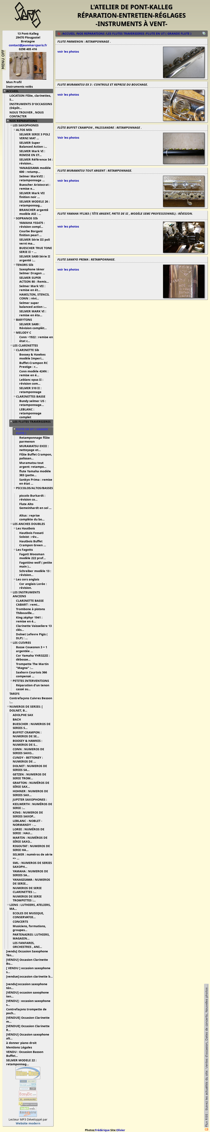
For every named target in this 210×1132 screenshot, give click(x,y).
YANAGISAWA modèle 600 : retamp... (35, 170)
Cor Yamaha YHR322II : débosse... (33, 657)
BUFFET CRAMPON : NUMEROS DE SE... (27, 734)
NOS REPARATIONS (23, 121)
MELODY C (23, 332)
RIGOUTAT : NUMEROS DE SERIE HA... (31, 848)
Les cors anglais (27, 579)
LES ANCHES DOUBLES (29, 524)
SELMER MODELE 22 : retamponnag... (21, 1062)
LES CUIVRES (22, 643)
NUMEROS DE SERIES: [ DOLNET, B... (26, 708)
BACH (17, 719)
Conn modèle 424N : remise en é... (33, 373)
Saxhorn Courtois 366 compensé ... (31, 674)
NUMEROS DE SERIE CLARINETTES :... (27, 890)
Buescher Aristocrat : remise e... (34, 186)
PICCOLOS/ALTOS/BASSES (34, 488)
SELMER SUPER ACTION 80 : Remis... (34, 279)
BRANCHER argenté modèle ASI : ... (33, 212)
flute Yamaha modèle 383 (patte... (35, 473)
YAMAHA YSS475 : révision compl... (32, 225)
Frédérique (102, 1130)
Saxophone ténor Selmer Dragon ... (32, 271)
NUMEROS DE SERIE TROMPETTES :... (27, 898)
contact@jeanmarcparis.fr (28, 45)
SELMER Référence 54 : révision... (36, 161)
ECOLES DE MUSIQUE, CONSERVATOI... (28, 915)
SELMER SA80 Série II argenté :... (34, 258)
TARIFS (14, 694)
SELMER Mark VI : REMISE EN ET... (32, 153)
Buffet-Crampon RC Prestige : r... (33, 365)
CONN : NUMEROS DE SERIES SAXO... (28, 751)
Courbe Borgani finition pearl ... (30, 233)
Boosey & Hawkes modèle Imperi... (32, 356)
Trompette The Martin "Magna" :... (32, 666)
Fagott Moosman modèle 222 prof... (32, 556)
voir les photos (68, 51)
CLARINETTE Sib (27, 350)
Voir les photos (68, 137)
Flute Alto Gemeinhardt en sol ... (35, 506)
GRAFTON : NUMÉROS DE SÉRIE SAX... (31, 785)
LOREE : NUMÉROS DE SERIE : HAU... (28, 831)
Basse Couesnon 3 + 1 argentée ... (31, 649)
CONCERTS (20, 922)
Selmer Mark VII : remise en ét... (32, 288)
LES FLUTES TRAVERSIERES (32, 422)
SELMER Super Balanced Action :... (33, 144)
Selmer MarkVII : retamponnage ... (32, 178)
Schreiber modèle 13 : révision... (35, 573)
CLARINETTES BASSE (30, 396)
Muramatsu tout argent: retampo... (32, 465)
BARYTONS (24, 320)
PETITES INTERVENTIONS (31, 681)
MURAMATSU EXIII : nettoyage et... (34, 448)
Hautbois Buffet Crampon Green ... (32, 543)
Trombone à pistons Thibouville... (30, 611)
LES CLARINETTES (25, 345)
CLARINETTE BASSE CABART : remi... (30, 602)
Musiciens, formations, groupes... (29, 928)
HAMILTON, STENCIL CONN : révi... (34, 296)
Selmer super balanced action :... (33, 305)
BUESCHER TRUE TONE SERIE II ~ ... (35, 250)
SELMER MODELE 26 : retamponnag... (34, 203)
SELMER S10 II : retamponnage (30, 390)
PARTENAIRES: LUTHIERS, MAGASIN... (31, 936)
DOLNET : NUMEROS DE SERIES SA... (30, 768)
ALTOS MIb (24, 130)
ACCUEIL (12, 91)
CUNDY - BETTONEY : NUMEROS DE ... (28, 759)
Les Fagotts (24, 550)
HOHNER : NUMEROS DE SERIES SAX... (30, 793)
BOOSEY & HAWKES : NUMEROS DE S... (27, 743)
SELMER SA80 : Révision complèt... (33, 326)
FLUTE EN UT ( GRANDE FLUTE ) (168, 33)
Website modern (28, 1123)
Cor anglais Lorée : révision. (33, 586)
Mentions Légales (19, 1047)
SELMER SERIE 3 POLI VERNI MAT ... (34, 136)
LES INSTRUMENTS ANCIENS (26, 594)
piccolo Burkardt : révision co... (32, 497)
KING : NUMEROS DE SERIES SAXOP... (28, 814)
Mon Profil (14, 82)
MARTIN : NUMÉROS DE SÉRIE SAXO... (30, 839)
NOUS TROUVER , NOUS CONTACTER (26, 114)
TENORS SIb (24, 265)
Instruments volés (19, 86)
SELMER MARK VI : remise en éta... (32, 313)
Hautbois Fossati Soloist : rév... (31, 535)
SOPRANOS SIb (27, 218)
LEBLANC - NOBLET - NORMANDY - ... (27, 823)
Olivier (120, 1130)
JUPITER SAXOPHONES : (30, 799)
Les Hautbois (25, 528)
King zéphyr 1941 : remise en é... (29, 619)
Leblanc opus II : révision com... (31, 381)
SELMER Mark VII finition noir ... (32, 195)
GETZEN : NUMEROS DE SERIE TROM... (29, 776)
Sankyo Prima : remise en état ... (35, 481)
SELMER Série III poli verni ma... (34, 241)
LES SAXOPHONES (26, 125)
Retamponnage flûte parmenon (34, 439)
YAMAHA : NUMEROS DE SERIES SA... (30, 873)
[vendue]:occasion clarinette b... (29, 976)
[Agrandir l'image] (183, 76)
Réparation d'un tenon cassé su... (32, 687)
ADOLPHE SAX (23, 715)
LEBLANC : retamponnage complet (30, 413)
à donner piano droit (21, 1043)
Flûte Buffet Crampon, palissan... (35, 456)
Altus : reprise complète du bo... (32, 517)
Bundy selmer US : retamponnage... (32, 403)
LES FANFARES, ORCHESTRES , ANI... (27, 945)
